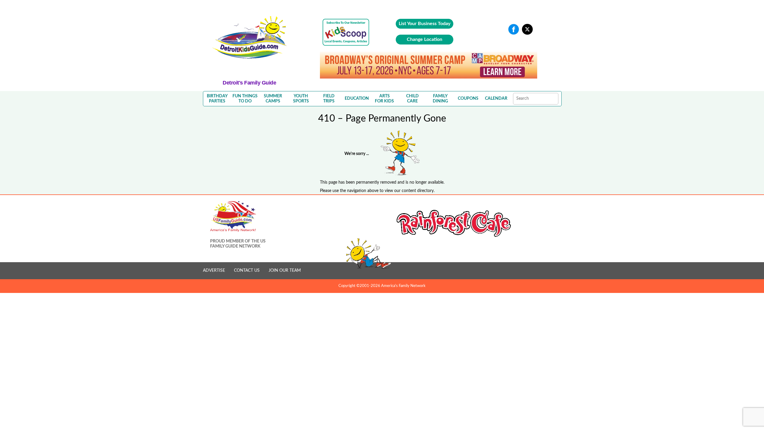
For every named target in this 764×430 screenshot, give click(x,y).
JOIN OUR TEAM (285, 270)
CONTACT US (247, 270)
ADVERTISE (214, 270)
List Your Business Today (424, 23)
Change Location (424, 39)
